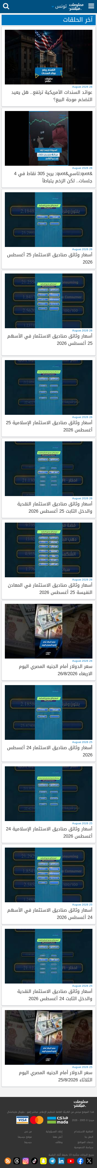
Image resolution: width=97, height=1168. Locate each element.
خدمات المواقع (85, 1142)
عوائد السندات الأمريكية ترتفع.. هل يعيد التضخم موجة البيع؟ (51, 96)
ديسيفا (28, 1142)
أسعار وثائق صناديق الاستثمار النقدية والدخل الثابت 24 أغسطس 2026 (54, 995)
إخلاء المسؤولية (54, 1131)
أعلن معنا (58, 1137)
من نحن (28, 1131)
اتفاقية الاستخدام (83, 1131)
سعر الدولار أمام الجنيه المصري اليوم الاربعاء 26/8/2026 (55, 670)
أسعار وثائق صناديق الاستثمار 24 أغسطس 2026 (49, 751)
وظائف (59, 1142)
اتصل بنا (89, 1137)
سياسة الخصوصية (83, 1147)
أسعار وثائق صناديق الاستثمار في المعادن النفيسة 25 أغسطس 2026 (50, 589)
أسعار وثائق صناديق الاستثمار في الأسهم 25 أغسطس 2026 (49, 340)
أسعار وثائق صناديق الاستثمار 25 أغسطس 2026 (49, 259)
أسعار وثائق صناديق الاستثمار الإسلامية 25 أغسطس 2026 (49, 426)
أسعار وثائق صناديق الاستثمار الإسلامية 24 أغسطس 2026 (49, 833)
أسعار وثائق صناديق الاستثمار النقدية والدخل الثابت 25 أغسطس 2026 (54, 508)
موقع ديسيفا (25, 1137)
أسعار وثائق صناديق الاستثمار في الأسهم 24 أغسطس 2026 (49, 914)
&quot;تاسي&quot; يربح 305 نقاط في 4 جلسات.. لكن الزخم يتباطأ (53, 177)
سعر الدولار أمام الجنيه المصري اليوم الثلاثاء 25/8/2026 (55, 1076)
